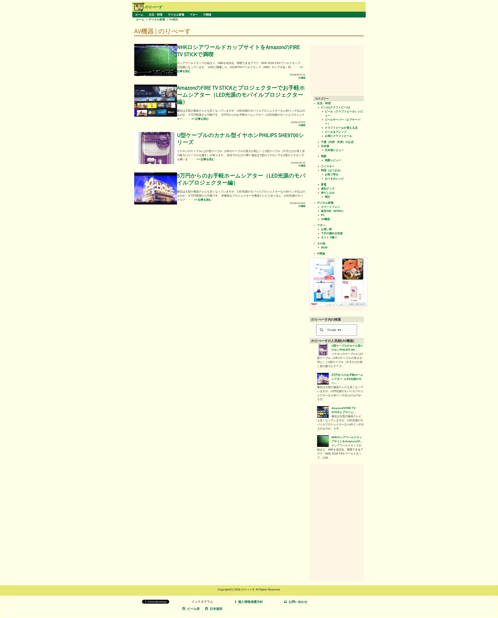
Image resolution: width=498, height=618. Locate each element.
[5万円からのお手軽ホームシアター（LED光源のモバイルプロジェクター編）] (155, 203)
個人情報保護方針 (250, 601)
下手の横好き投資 (332, 233)
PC (323, 215)
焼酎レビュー (333, 160)
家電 (323, 184)
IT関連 (207, 14)
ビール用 (193, 608)
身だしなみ (328, 192)
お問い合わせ (298, 601)
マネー (194, 14)
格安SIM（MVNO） (333, 210)
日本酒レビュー (334, 150)
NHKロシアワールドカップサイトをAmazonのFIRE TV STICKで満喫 (238, 51)
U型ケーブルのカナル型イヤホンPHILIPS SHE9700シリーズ (240, 139)
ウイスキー (328, 166)
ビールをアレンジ (336, 131)
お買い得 (326, 229)
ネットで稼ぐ (329, 237)
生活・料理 (155, 14)
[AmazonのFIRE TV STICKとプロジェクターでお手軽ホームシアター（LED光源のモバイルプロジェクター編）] (155, 115)
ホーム (139, 14)
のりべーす (153, 7)
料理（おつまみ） (332, 170)
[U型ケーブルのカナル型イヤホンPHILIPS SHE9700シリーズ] (155, 163)
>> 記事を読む (200, 118)
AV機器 (301, 78)
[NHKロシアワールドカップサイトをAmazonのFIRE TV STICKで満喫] (155, 75)
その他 (321, 243)
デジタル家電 (176, 14)
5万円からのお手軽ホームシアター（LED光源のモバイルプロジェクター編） (241, 179)
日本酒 (325, 146)
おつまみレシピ (334, 178)
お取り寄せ (331, 174)
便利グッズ (328, 188)
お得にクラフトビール (338, 135)
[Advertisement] (338, 69)
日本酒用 (216, 608)
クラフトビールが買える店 (341, 127)
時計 (327, 196)
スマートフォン (330, 206)
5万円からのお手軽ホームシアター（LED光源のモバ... (347, 379)
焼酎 (323, 156)
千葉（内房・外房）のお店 (337, 141)
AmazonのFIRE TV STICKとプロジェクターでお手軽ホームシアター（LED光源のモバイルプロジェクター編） (241, 95)
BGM (324, 247)
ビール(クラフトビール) (335, 107)
